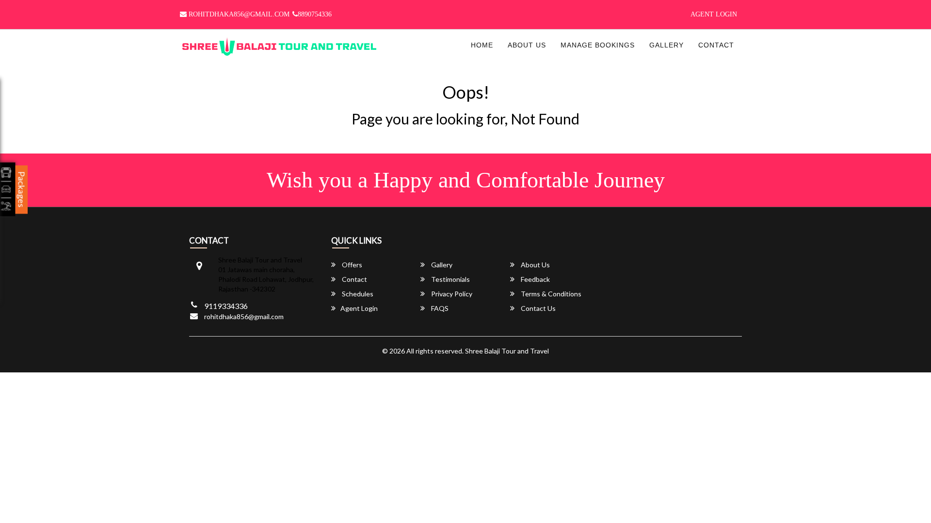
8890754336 (315, 14)
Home (482, 45)
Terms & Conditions (550, 294)
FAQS (439, 308)
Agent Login (713, 14)
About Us (527, 45)
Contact (716, 45)
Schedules (356, 294)
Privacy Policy (451, 294)
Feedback (534, 279)
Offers (351, 265)
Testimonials (450, 279)
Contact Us (537, 308)
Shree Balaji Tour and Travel (507, 351)
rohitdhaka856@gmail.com (238, 14)
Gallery (666, 45)
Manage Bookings (598, 45)
